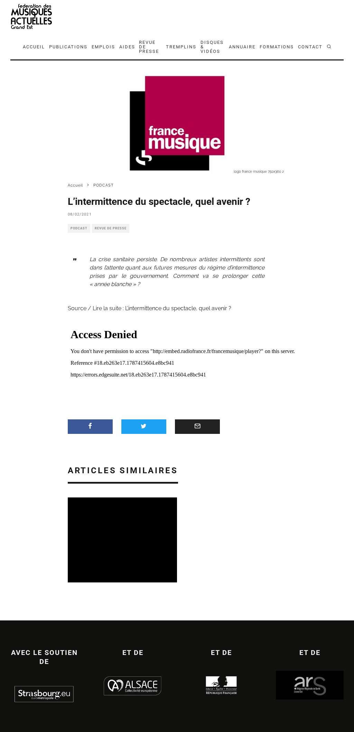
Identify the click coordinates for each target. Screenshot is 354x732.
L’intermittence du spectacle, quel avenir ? (178, 308)
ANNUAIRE (242, 46)
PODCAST (79, 228)
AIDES (127, 46)
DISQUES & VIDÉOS (212, 47)
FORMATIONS (277, 46)
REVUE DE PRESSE (149, 47)
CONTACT (310, 46)
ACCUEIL (34, 46)
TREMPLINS (181, 46)
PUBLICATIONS (68, 46)
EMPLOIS (103, 46)
